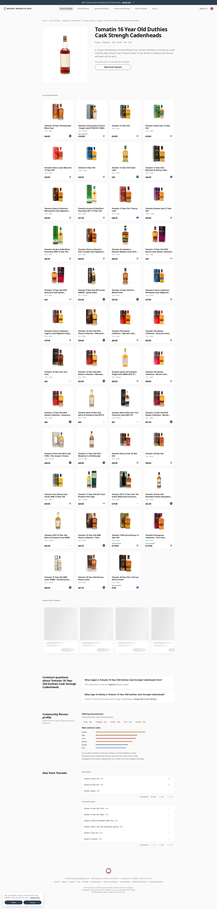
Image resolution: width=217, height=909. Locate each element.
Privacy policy (96, 882)
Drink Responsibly (156, 882)
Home (44, 21)
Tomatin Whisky (89, 21)
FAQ (78, 882)
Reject (13, 902)
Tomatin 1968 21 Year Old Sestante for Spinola (101, 827)
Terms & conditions (111, 882)
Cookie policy (35, 897)
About (64, 882)
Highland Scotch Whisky (71, 21)
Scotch (66, 8)
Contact (72, 882)
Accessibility (125, 882)
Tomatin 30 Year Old (91, 785)
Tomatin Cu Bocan (90, 839)
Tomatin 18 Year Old (91, 779)
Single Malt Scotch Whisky (145, 699)
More (154, 8)
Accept (32, 902)
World (141, 8)
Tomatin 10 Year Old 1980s (94, 814)
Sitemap (85, 882)
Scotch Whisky (54, 21)
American (122, 8)
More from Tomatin (113, 67)
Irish (83, 8)
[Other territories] (211, 8)
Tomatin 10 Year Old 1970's (94, 808)
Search (57, 882)
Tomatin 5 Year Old (91, 833)
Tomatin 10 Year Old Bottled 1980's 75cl (99, 821)
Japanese (101, 8)
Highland (112, 684)
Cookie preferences (139, 882)
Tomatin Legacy (90, 791)
